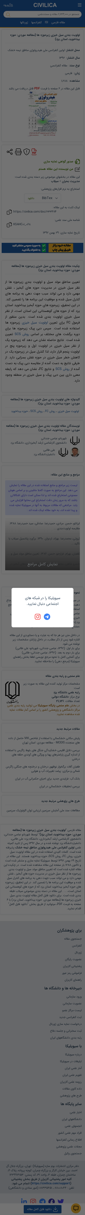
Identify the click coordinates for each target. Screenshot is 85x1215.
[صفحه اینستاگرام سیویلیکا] (38, 616)
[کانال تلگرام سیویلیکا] (47, 616)
